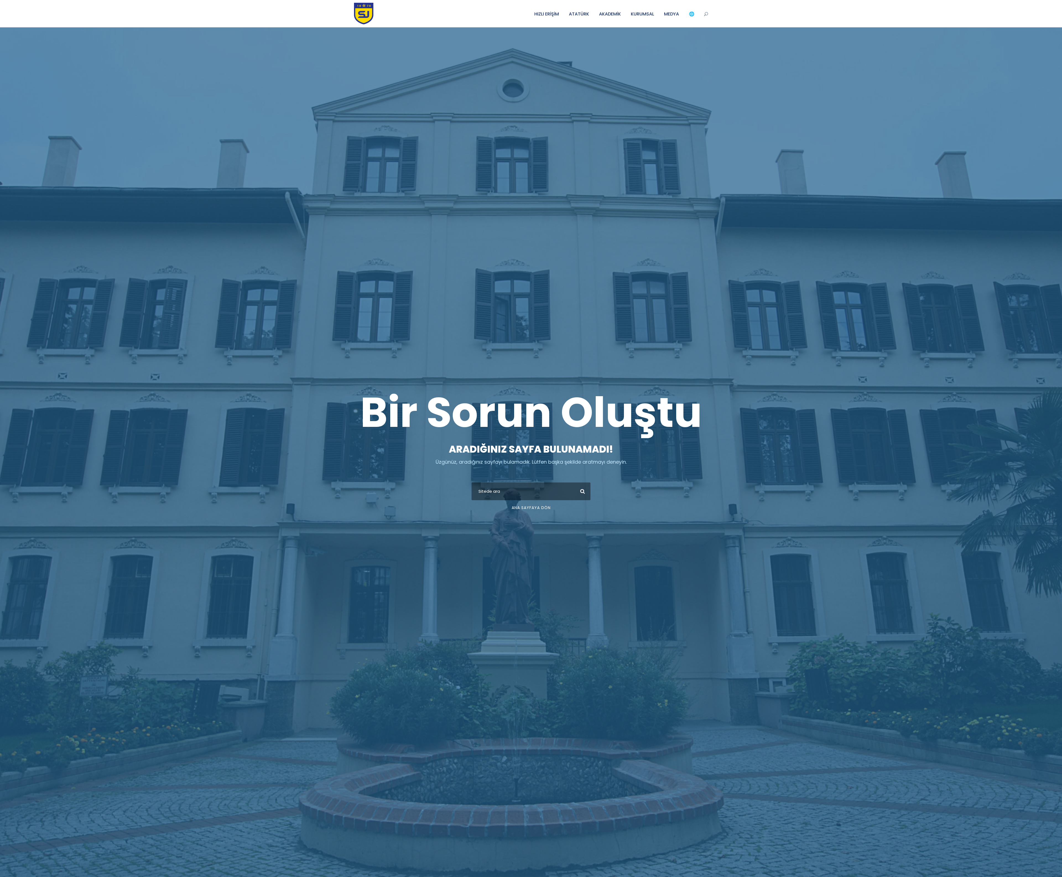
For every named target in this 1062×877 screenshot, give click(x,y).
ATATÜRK (579, 14)
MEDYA (671, 14)
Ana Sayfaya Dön (531, 507)
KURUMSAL (642, 14)
